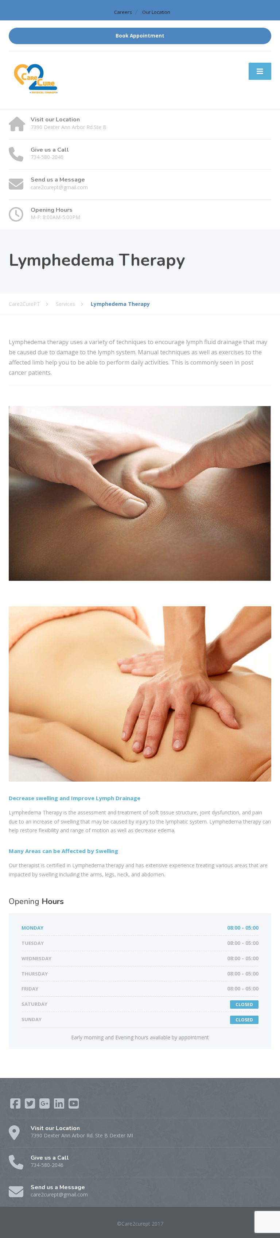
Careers (123, 12)
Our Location (156, 12)
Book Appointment (140, 35)
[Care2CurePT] (36, 80)
